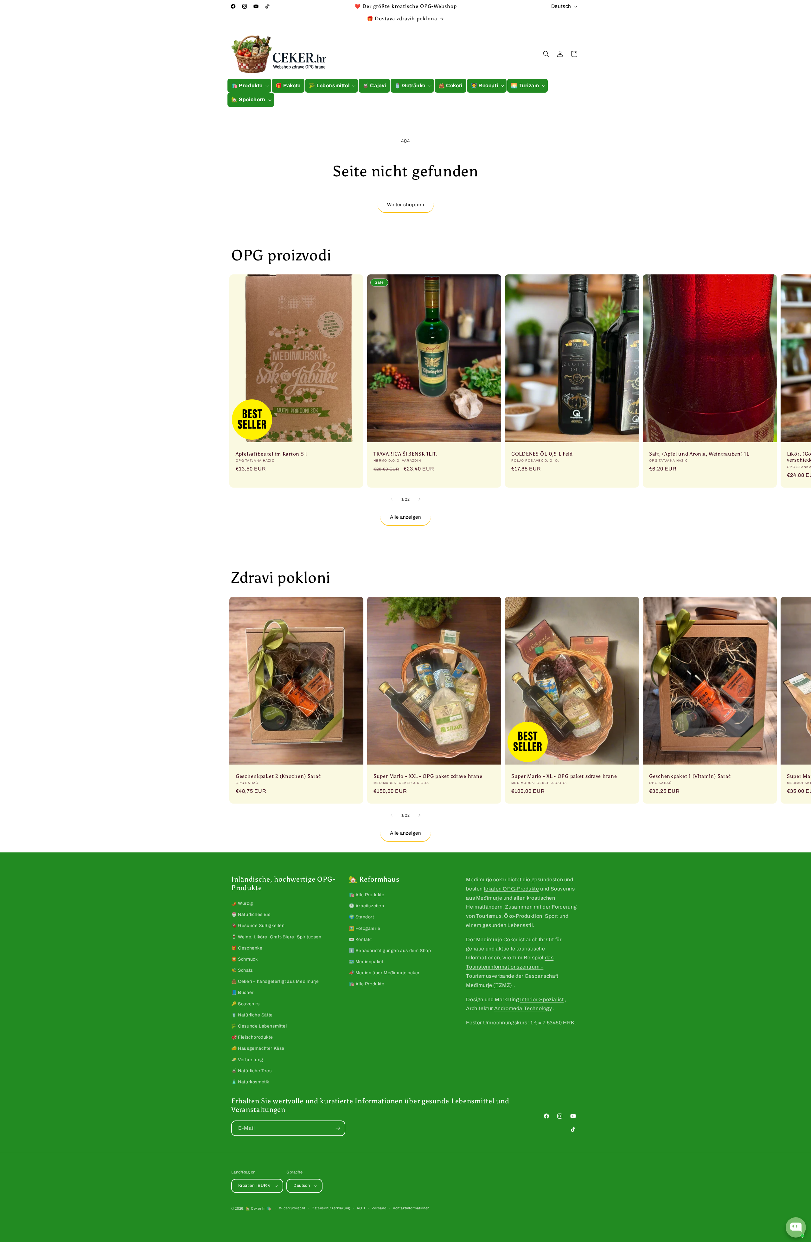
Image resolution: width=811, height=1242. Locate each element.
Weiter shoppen (405, 204)
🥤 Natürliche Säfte (252, 1015)
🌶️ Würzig (242, 903)
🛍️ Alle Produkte (367, 894)
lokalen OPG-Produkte (511, 888)
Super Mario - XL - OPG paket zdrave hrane (564, 776)
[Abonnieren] (338, 1128)
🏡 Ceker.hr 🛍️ (258, 1208)
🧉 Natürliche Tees (251, 1070)
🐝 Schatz (242, 970)
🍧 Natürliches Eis (250, 914)
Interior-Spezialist (542, 999)
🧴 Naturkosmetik (250, 1082)
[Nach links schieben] (392, 499)
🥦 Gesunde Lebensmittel (259, 1026)
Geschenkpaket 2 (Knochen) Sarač (278, 776)
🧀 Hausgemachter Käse (257, 1048)
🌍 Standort (361, 917)
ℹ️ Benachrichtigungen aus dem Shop (390, 950)
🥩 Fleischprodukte (252, 1037)
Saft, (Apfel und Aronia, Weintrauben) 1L (699, 454)
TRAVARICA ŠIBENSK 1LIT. (406, 454)
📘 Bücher (242, 992)
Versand (379, 1208)
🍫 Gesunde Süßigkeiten (258, 925)
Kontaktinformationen (411, 1208)
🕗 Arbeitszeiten (366, 906)
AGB (361, 1208)
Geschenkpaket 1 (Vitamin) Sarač (690, 776)
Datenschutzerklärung (331, 1208)
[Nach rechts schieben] (419, 499)
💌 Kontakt (360, 939)
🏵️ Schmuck (244, 959)
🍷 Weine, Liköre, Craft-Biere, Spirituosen (276, 937)
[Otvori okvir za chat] (796, 1227)
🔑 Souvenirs (245, 1004)
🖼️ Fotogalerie (364, 928)
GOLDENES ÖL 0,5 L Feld (542, 454)
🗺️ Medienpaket (366, 961)
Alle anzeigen (405, 517)
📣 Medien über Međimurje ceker (384, 972)
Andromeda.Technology (523, 1008)
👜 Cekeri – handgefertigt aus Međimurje (275, 981)
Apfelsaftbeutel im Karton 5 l (271, 454)
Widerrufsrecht (292, 1208)
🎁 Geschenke (247, 948)
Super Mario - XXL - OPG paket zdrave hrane (428, 776)
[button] (249, 86)
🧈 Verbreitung (247, 1059)
